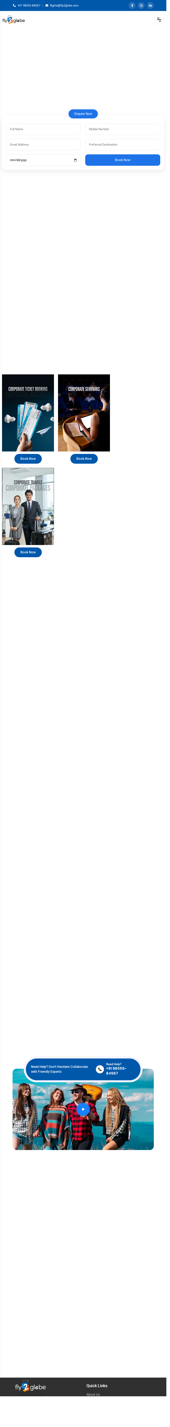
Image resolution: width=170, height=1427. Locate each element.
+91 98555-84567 (28, 5)
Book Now (28, 459)
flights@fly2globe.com (64, 5)
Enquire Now (83, 114)
